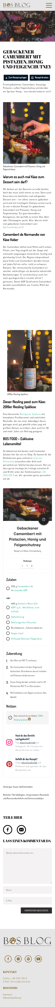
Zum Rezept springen (18, 77)
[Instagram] (18, 958)
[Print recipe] (43, 519)
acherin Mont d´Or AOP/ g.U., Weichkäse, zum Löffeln (25, 607)
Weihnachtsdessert (12, 227)
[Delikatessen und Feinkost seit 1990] (17, 5)
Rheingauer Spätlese (30, 414)
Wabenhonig (17, 616)
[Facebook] (8, 958)
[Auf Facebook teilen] (7, 829)
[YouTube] (38, 958)
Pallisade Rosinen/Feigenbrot (26, 638)
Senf (21, 633)
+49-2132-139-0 (19, 978)
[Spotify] (28, 958)
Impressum (7, 994)
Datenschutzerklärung (12, 997)
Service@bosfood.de (20, 981)
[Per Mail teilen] (21, 829)
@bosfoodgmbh (28, 742)
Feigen (14, 633)
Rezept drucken (41, 77)
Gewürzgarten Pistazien (23, 622)
